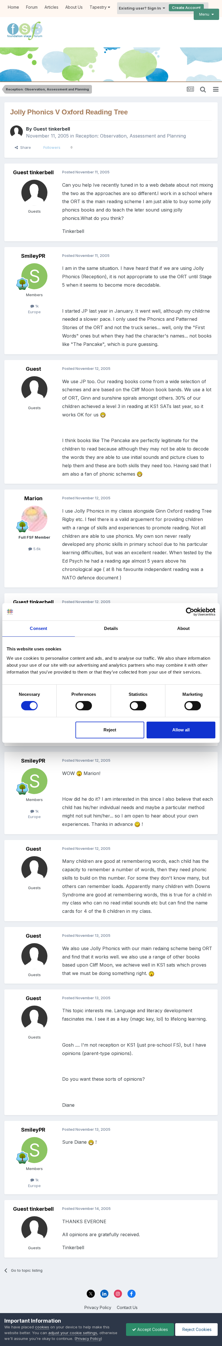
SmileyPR (33, 256)
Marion (33, 498)
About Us (74, 7)
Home (13, 7)
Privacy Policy (97, 1307)
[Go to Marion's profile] (34, 519)
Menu (205, 14)
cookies (42, 1327)
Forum (32, 7)
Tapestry (99, 7)
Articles (51, 7)
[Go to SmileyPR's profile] (34, 276)
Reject (109, 729)
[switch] (83, 705)
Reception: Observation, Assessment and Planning (130, 136)
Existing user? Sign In (141, 8)
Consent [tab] (38, 628)
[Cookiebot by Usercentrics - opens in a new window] (190, 611)
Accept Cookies (152, 1329)
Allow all (181, 729)
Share (24, 147)
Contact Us (127, 1307)
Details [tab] (111, 628)
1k (36, 306)
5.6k (36, 548)
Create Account (186, 7)
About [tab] (183, 628)
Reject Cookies (196, 1329)
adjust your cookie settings (72, 1332)
